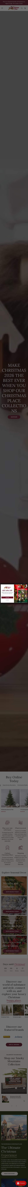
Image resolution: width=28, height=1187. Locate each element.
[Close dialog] (26, 585)
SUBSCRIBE (7, 597)
